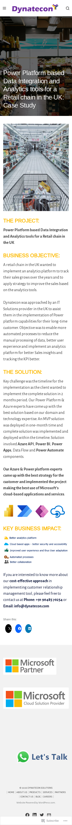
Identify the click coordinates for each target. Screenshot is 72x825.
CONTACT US (26, 796)
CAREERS (47, 796)
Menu (4, 8)
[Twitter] (41, 815)
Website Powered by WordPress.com (35, 802)
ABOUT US (21, 792)
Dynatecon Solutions (40, 788)
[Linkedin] (34, 815)
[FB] (27, 815)
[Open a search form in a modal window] (68, 8)
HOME (11, 792)
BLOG (38, 796)
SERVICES (48, 792)
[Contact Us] (49, 815)
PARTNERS (60, 792)
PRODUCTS (35, 792)
